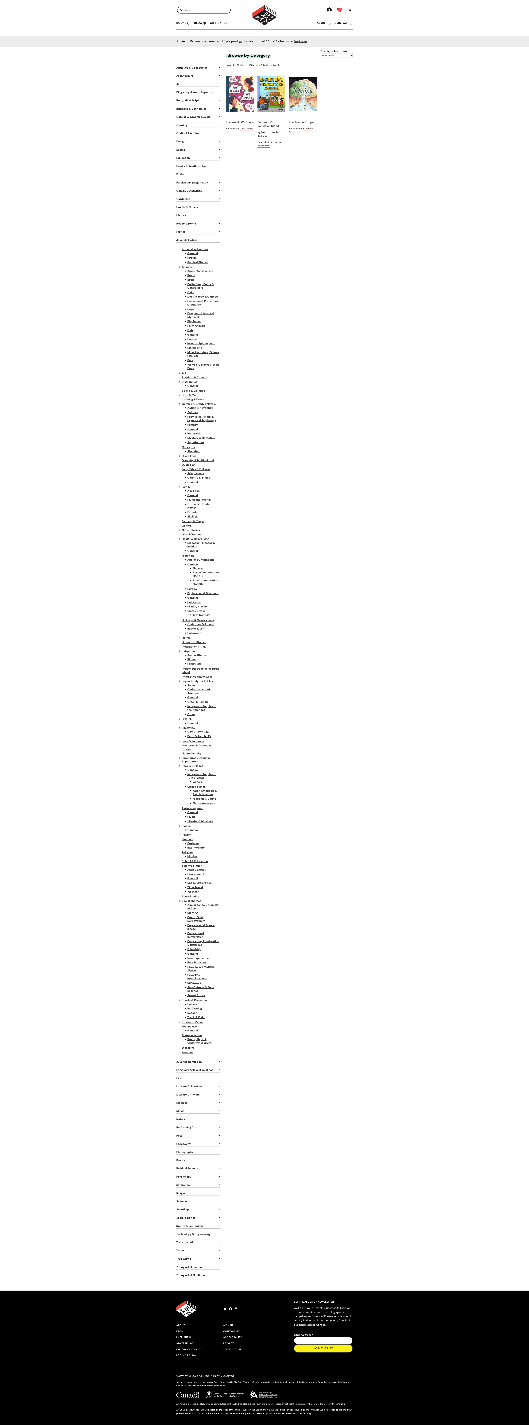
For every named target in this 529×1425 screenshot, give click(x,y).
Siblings (192, 516)
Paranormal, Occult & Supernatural (196, 759)
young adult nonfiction (191, 1275)
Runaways (194, 983)
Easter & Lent (196, 628)
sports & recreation (189, 1226)
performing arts (186, 1127)
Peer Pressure (196, 962)
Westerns (188, 1047)
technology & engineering (193, 1234)
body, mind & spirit (189, 100)
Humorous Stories (194, 642)
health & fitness (187, 207)
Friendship (194, 949)
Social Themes (191, 901)
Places (186, 826)
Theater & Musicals (200, 821)
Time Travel (195, 887)
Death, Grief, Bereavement (196, 919)
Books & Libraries (193, 390)
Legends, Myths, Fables (197, 681)
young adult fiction (189, 1267)
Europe (192, 589)
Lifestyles (188, 728)
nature (180, 1119)
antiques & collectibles (192, 67)
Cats (190, 292)
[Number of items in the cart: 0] (349, 10)
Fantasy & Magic (193, 521)
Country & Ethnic (198, 477)
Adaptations (195, 473)
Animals (187, 267)
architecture (184, 76)
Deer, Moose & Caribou (202, 296)
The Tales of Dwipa (301, 122)
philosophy (183, 1144)
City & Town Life (198, 732)
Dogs (190, 309)
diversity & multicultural (264, 65)
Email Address (303, 1334)
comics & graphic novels (193, 117)
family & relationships (191, 166)
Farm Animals (196, 326)
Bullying (192, 913)
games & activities (189, 191)
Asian (191, 685)
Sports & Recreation (195, 1000)
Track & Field (196, 1017)
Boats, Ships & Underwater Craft (199, 1041)
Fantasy (192, 424)
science (181, 1201)
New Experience (198, 958)
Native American (204, 803)
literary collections (189, 1086)
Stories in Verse (192, 1022)
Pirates (192, 258)
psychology (183, 1176)
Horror (186, 638)
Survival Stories (197, 262)
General (192, 253)
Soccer (192, 1013)
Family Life (194, 664)
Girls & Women (192, 534)
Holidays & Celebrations (198, 620)
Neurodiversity (192, 753)
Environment (195, 874)
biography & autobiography (194, 92)
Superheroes (195, 442)
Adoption (193, 491)
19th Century (201, 615)
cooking (181, 125)
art (178, 84)
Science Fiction (192, 865)
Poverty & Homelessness (197, 976)
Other (191, 714)
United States (196, 611)
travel (180, 1250)
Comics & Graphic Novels (199, 404)
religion (181, 1193)
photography (184, 1152)
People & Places (192, 766)
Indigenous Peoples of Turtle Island (201, 776)
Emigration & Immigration (195, 935)
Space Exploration (199, 883)
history (181, 215)
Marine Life (194, 348)
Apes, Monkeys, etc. (200, 271)
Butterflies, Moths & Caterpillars (200, 286)
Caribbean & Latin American (199, 691)
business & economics (191, 108)
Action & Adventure (195, 249)
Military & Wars (197, 606)
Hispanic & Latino (204, 798)
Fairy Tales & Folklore (196, 469)
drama (180, 150)
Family (186, 487)
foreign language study (192, 182)
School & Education (195, 861)
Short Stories (190, 896)
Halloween (194, 633)
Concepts (188, 447)
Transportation (192, 1035)
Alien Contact (196, 869)
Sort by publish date (334, 51)
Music (191, 816)
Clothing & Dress (193, 399)
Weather (193, 891)
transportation (186, 1242)
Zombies (187, 1052)
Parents (192, 512)
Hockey (192, 1004)
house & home (186, 223)
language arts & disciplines (194, 1070)
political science (187, 1168)
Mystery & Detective (201, 438)
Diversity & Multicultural (198, 460)
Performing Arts (192, 808)
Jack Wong (246, 128)
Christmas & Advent (200, 624)
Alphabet (193, 451)
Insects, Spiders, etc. (201, 343)
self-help (182, 1209)
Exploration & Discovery (203, 593)
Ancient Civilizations (200, 559)
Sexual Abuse (196, 995)
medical (181, 1103)
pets (179, 1135)
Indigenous (189, 651)
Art (184, 373)
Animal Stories (197, 655)
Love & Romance (193, 741)
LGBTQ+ (187, 719)
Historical (193, 433)
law (179, 1078)
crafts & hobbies (187, 133)
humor (180, 232)
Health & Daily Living (195, 539)
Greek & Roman (197, 702)
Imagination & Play (194, 646)
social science (186, 1217)
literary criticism (188, 1094)
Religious (187, 852)
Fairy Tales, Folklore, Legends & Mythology (201, 418)
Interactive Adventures (197, 676)
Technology (189, 1026)
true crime (183, 1259)
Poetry (186, 835)
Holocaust (194, 602)
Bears (191, 275)
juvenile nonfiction (189, 1062)
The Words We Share (240, 122)
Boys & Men (190, 395)
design (180, 141)
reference (183, 1185)
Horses (192, 339)
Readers (187, 839)
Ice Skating (194, 1008)
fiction (180, 174)
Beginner (193, 843)
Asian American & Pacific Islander (205, 792)
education (183, 158)
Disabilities (189, 456)
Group (341, 1403)
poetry (180, 1160)
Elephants (194, 321)
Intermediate (196, 847)
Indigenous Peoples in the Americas (201, 708)
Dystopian (188, 465)
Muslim (192, 856)
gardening (183, 199)
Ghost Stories (191, 530)
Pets (190, 360)
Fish (190, 330)
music (180, 1111)
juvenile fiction (186, 240)
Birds (190, 280)
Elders (191, 659)
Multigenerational (199, 499)
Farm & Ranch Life (199, 736)
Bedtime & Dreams (194, 377)
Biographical (190, 382)
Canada (192, 564)
